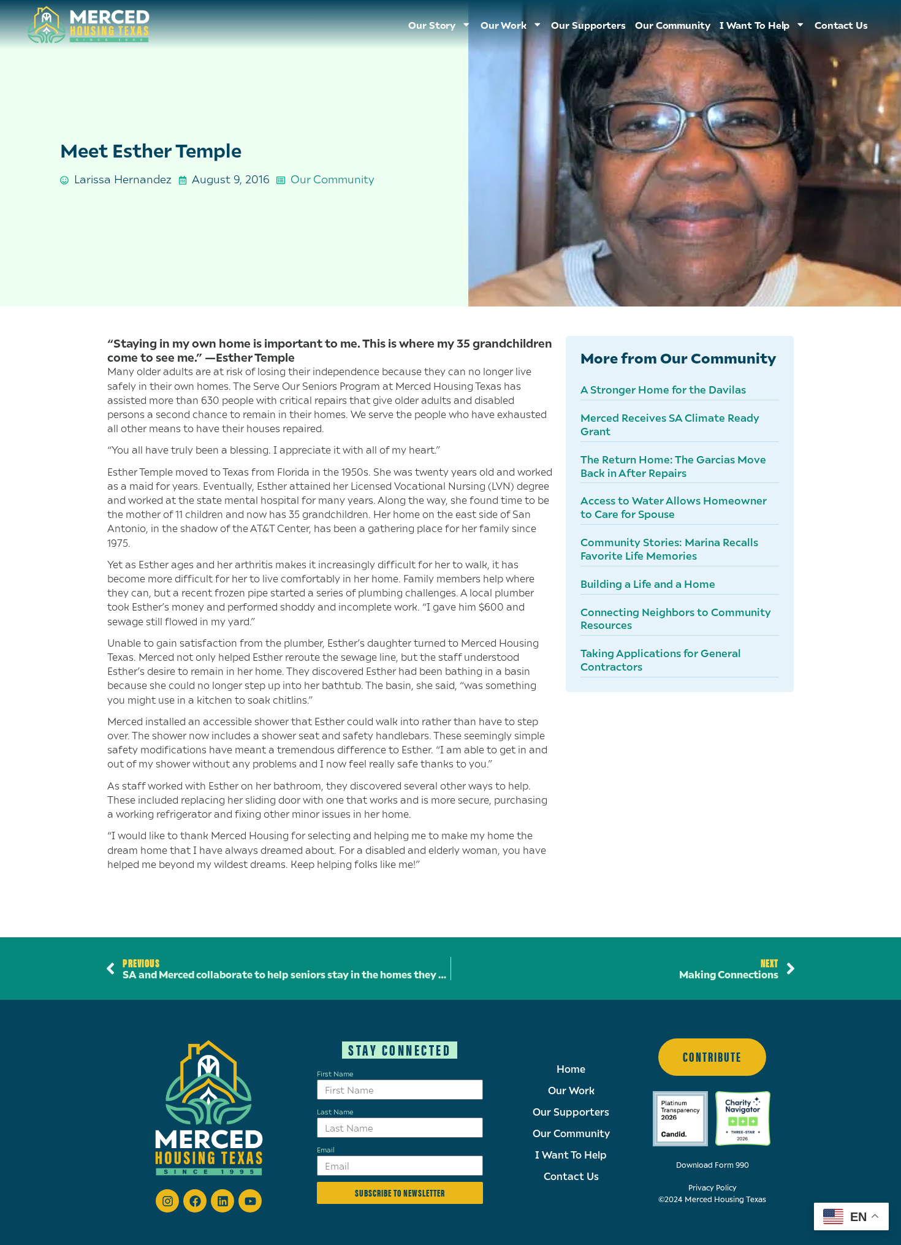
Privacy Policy (712, 1187)
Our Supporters (588, 24)
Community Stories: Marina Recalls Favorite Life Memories (669, 548)
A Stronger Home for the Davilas (663, 389)
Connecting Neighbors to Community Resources (675, 618)
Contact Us (841, 24)
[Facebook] (195, 1201)
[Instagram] (167, 1201)
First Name (335, 1073)
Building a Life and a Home (647, 583)
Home (571, 1069)
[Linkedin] (222, 1201)
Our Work (571, 1090)
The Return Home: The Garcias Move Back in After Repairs (673, 465)
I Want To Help (755, 24)
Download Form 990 (712, 1165)
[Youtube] (250, 1201)
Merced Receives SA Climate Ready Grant (669, 424)
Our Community (672, 24)
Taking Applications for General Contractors (660, 659)
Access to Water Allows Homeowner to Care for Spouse (673, 506)
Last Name (335, 1111)
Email (326, 1149)
